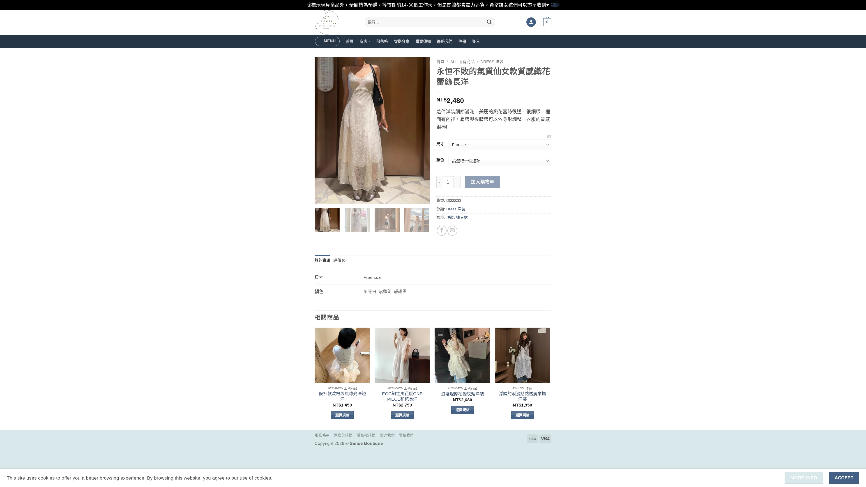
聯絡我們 (444, 41)
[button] (531, 22)
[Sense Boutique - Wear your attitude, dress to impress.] (336, 22)
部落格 (382, 41)
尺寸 (440, 144)
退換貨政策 (343, 435)
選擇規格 (342, 415)
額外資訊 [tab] (322, 260)
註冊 (462, 41)
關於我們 (387, 435)
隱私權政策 (366, 435)
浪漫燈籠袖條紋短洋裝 (462, 394)
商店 (363, 41)
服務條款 (322, 435)
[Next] (422, 130)
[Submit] (489, 22)
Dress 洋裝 (492, 62)
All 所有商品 (462, 62)
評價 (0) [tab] (340, 260)
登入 (476, 41)
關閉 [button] (555, 4)
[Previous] (322, 130)
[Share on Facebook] (442, 230)
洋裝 (450, 218)
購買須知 (423, 41)
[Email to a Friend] (452, 230)
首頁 (350, 41)
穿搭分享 (402, 41)
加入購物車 (482, 181)
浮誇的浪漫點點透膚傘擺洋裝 (522, 396)
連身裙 (462, 218)
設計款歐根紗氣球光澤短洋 (342, 396)
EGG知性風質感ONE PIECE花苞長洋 (402, 396)
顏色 (440, 160)
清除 (548, 136)
